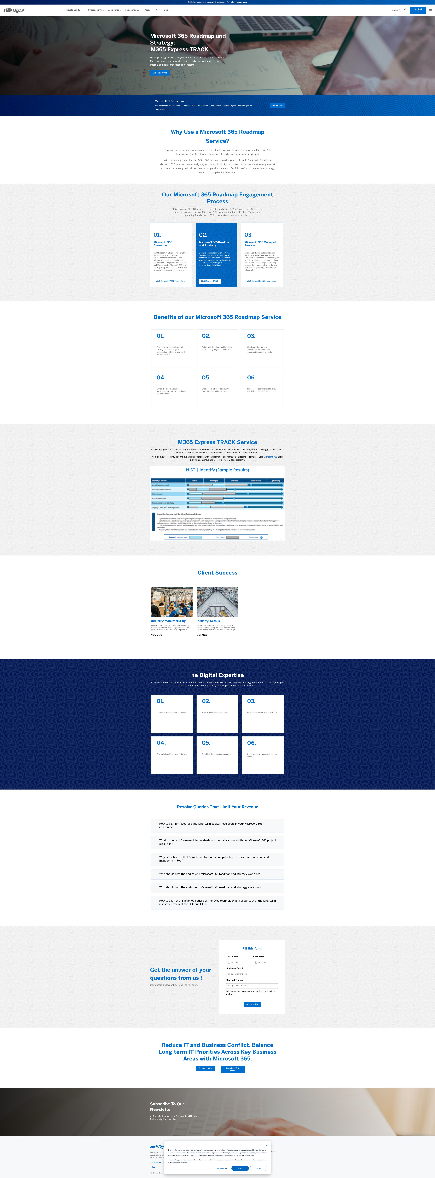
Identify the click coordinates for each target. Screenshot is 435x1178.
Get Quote (277, 105)
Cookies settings (221, 1168)
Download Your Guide (232, 1069)
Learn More (242, 2)
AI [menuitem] (157, 10)
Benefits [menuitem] (196, 106)
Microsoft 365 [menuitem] (132, 10)
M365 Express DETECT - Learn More (170, 281)
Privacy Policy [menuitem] (270, 1151)
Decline (258, 1168)
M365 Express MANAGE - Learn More (261, 281)
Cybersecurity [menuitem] (95, 10)
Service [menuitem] (204, 106)
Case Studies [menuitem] (215, 106)
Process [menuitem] (186, 106)
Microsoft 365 (270, 457)
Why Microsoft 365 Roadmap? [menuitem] (168, 106)
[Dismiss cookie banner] (266, 1145)
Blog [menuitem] (165, 10)
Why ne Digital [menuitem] (229, 106)
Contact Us (418, 10)
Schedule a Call (160, 73)
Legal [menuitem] (266, 1156)
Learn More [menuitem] (160, 109)
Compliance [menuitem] (113, 10)
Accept (240, 1168)
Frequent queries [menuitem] (244, 106)
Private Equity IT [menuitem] (74, 10)
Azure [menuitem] (147, 10)
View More (156, 635)
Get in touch (155, 1163)
